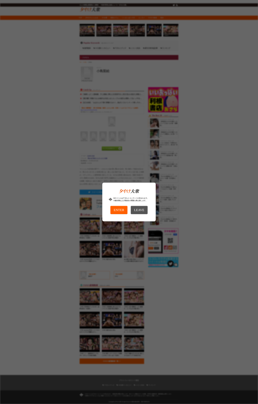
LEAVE (139, 210)
